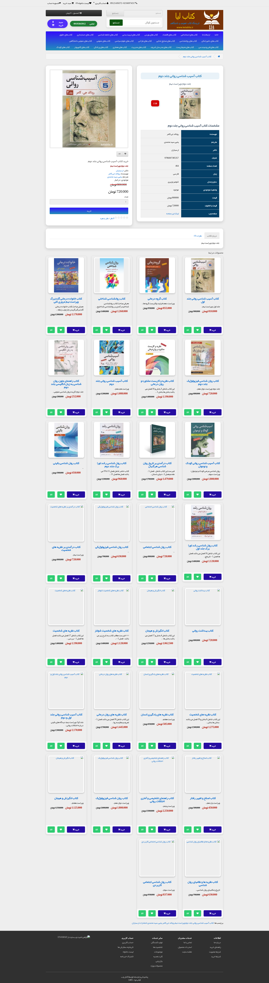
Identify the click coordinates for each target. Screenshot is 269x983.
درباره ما (217, 942)
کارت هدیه (158, 956)
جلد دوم (188, 923)
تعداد (126, 196)
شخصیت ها (158, 947)
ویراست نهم (180, 923)
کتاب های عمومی (103, 41)
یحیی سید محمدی (114, 177)
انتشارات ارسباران (139, 923)
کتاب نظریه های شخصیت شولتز (112, 630)
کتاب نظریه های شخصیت (66, 630)
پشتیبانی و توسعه (141, 977)
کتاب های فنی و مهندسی (208, 47)
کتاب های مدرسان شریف (161, 47)
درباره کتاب (212, 236)
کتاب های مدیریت (138, 47)
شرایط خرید (216, 956)
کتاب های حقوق (65, 34)
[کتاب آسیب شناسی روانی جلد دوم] (89, 108)
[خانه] (219, 56)
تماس (84, 23)
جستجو (115, 13)
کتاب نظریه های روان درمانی (112, 714)
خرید (89, 210)
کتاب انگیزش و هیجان (157, 630)
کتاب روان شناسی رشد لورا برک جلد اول (202, 547)
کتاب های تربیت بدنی (131, 34)
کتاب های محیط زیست (185, 47)
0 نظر (112, 218)
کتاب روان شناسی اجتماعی (157, 547)
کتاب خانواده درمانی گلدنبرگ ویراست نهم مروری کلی (66, 300)
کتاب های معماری (120, 47)
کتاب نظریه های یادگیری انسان (157, 714)
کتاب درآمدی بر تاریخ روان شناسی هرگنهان (157, 464)
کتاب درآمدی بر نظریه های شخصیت (66, 548)
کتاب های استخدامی (189, 34)
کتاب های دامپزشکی (209, 41)
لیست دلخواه (128, 952)
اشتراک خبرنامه (126, 956)
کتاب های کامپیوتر (81, 47)
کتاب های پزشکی (101, 47)
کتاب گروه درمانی (157, 298)
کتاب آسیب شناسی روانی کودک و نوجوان (203, 464)
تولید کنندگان (157, 942)
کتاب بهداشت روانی (202, 630)
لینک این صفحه (172, 213)
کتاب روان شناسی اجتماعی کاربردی (157, 883)
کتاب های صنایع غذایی (165, 41)
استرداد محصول (185, 947)
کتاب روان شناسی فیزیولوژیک (112, 798)
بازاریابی (159, 961)
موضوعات (158, 952)
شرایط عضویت (215, 952)
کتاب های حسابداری (85, 34)
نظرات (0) (198, 236)
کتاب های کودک (63, 47)
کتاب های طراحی (145, 41)
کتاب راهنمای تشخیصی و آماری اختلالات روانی (157, 799)
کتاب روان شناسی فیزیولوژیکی (111, 547)
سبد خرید (57, 23)
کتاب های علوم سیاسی (124, 41)
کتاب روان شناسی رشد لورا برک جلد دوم (111, 464)
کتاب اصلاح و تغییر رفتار (203, 798)
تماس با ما (188, 942)
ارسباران (119, 170)
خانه (216, 34)
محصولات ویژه (157, 966)
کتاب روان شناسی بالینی (66, 463)
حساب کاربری (127, 942)
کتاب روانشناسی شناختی (111, 298)
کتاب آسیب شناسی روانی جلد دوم (197, 56)
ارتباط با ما (206, 34)
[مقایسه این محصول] (188, 330)
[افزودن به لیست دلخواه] (197, 330)
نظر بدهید (104, 218)
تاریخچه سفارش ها (125, 947)
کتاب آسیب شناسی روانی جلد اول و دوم (66, 716)
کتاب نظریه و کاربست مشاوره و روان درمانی (157, 382)
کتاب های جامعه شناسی (108, 34)
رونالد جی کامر (114, 173)
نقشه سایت (187, 952)
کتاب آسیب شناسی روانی (203, 923)
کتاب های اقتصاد (169, 34)
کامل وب (124, 977)
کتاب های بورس (151, 34)
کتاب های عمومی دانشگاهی (80, 41)
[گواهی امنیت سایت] (74, 937)
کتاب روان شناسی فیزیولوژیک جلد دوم (203, 382)
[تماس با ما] (136, 3)
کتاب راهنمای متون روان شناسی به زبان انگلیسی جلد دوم (66, 384)
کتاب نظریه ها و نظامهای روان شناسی (203, 883)
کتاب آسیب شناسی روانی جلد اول (203, 300)
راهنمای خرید (215, 947)
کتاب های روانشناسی (188, 41)
